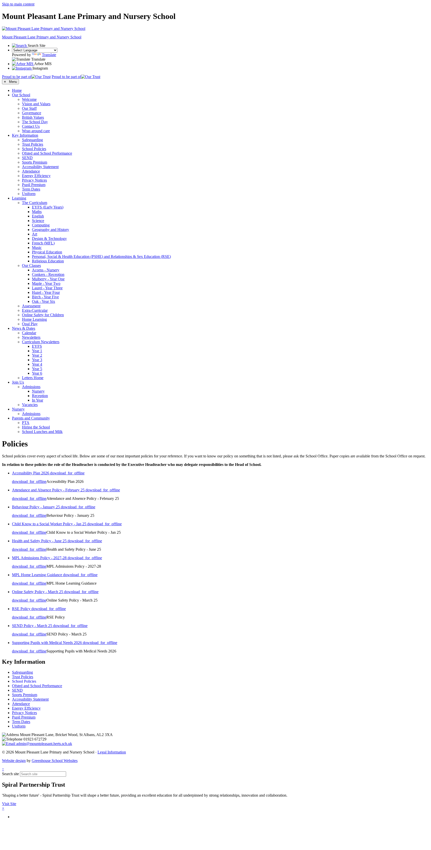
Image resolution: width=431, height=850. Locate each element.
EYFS (37, 346)
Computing (41, 225)
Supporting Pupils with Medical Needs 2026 (47, 642)
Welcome (29, 99)
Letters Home (32, 378)
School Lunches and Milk (42, 431)
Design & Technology (49, 238)
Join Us (18, 382)
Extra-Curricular (35, 310)
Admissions (31, 387)
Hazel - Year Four (46, 292)
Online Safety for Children (43, 315)
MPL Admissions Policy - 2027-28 (40, 558)
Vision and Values (36, 104)
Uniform (28, 194)
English (38, 216)
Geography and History (50, 229)
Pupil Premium (33, 185)
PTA (25, 423)
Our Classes (31, 265)
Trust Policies (32, 144)
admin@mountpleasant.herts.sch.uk (43, 744)
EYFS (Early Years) (47, 207)
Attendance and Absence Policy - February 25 (49, 490)
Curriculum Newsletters (40, 342)
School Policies (34, 149)
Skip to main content (18, 4)
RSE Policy (21, 609)
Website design (14, 760)
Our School (21, 95)
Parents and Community (31, 418)
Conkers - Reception (48, 274)
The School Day (35, 122)
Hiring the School (36, 427)
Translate (49, 55)
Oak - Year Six (43, 301)
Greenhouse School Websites (55, 760)
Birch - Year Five (45, 297)
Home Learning (34, 319)
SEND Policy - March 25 (32, 626)
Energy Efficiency (36, 176)
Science (38, 220)
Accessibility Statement (40, 167)
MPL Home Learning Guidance (37, 575)
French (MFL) (43, 243)
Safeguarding (32, 140)
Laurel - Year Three (47, 288)
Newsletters (31, 337)
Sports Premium (34, 162)
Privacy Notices (34, 180)
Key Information (25, 135)
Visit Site (9, 804)
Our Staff (29, 108)
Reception (40, 396)
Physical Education (47, 252)
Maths (37, 212)
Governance (31, 113)
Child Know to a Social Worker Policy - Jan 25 (49, 524)
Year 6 (37, 373)
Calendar (29, 333)
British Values (33, 117)
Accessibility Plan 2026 (31, 473)
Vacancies (30, 405)
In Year (37, 400)
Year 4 (37, 364)
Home (17, 90)
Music (37, 247)
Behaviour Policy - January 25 (36, 507)
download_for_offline (67, 473)
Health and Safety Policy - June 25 (40, 541)
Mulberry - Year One (48, 279)
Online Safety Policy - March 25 (38, 592)
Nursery (38, 391)
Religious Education (48, 261)
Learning (19, 198)
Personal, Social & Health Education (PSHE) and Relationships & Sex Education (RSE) (101, 256)
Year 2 (37, 355)
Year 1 (37, 351)
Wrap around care (36, 131)
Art (34, 234)
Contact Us (31, 126)
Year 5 (37, 369)
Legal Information (112, 752)
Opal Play (30, 324)
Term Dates (31, 189)
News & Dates (23, 328)
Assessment (31, 306)
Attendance (31, 171)
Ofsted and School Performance (47, 153)
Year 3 (37, 360)
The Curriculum (34, 203)
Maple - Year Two (46, 283)
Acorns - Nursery (45, 270)
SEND (27, 158)
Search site (10, 774)
